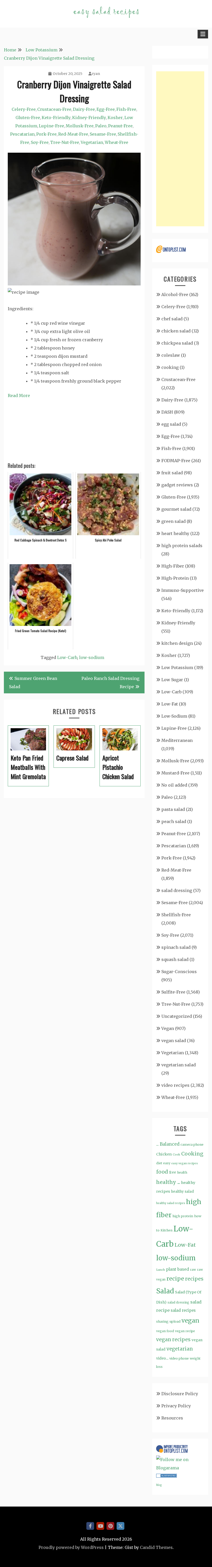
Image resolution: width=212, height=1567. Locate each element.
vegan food (165, 1331)
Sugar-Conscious (179, 971)
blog (159, 1485)
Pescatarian (22, 134)
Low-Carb (67, 657)
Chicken (164, 1154)
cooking (170, 367)
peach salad (173, 821)
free (172, 1172)
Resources (172, 1418)
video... (162, 1358)
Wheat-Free (116, 142)
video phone (179, 1358)
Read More (19, 395)
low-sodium (91, 657)
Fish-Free (126, 109)
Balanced (169, 1144)
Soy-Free (40, 142)
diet (159, 1163)
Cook (176, 1154)
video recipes (175, 1085)
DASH (167, 412)
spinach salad (176, 947)
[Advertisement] (180, 148)
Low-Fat (169, 704)
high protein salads (181, 545)
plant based (177, 1269)
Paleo (101, 125)
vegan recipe (185, 1331)
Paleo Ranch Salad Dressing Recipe (110, 682)
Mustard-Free (175, 772)
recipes (194, 1279)
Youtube (100, 1526)
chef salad (172, 318)
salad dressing (176, 890)
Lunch (160, 1269)
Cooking (192, 1154)
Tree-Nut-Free (64, 142)
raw (193, 1269)
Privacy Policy (176, 1405)
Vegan (167, 1028)
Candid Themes (156, 1547)
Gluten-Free (28, 117)
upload (175, 1321)
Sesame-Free (103, 134)
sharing (162, 1321)
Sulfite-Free (173, 992)
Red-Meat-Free (73, 134)
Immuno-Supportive (182, 590)
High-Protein (175, 578)
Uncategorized (176, 1016)
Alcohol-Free (174, 294)
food (162, 1172)
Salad (165, 1291)
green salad (173, 521)
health (182, 1172)
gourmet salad (176, 509)
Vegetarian (92, 142)
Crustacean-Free (54, 109)
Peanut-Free (120, 125)
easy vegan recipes (184, 1163)
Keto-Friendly (56, 117)
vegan (190, 1320)
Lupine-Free (51, 125)
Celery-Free (24, 109)
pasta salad (173, 809)
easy (166, 1163)
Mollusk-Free (80, 125)
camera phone (191, 1144)
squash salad (174, 959)
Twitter (120, 1526)
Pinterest (110, 1526)
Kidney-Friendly (89, 117)
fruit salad (172, 472)
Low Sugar (172, 679)
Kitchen (166, 1230)
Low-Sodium (174, 716)
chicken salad (176, 330)
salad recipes (183, 1310)
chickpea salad (177, 343)
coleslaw (170, 355)
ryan (96, 73)
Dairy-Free (84, 109)
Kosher (115, 117)
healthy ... (168, 1182)
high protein (182, 1216)
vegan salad (173, 1040)
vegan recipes (173, 1340)
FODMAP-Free (175, 460)
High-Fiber (172, 566)
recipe (175, 1278)
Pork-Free (46, 134)
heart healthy (175, 533)
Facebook (90, 1526)
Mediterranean (177, 740)
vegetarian (179, 1349)
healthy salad (182, 1191)
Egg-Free (105, 109)
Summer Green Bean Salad (33, 682)
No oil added (174, 785)
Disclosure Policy (179, 1393)
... (157, 1144)
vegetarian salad (178, 1064)
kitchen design (177, 643)
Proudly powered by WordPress (71, 1547)
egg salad (171, 424)
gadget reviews (177, 484)
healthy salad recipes (170, 1203)
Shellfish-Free (176, 914)
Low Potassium (177, 667)
